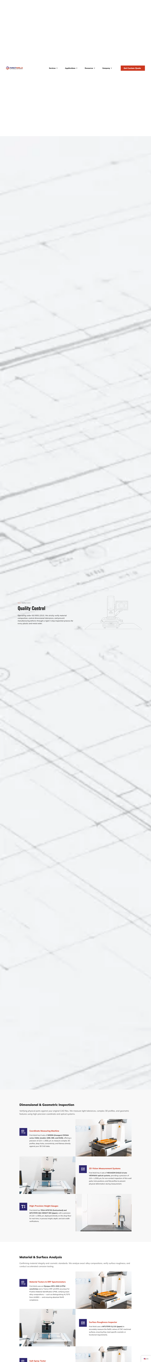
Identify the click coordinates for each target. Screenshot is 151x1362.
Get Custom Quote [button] (132, 68)
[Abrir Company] (111, 68)
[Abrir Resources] (94, 68)
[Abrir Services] (57, 68)
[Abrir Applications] (77, 68)
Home (19, 603)
